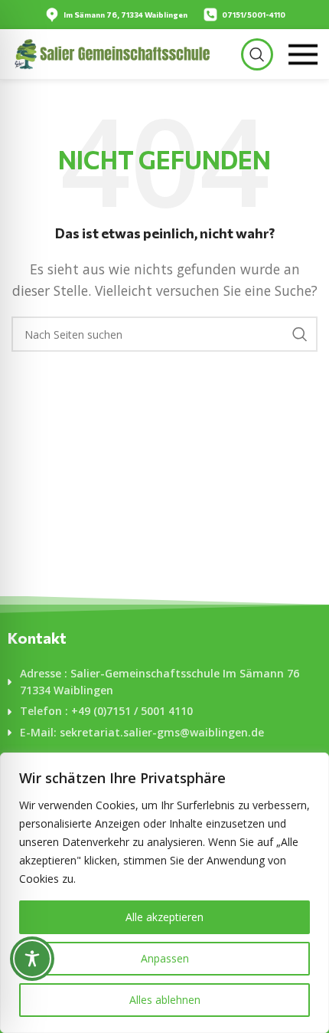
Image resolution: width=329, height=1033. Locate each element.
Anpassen (165, 958)
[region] (164, 893)
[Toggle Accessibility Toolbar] (32, 958)
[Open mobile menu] (303, 54)
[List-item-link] (164, 682)
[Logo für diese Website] (111, 52)
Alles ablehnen (164, 999)
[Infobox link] (115, 14)
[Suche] (257, 54)
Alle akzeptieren (164, 917)
